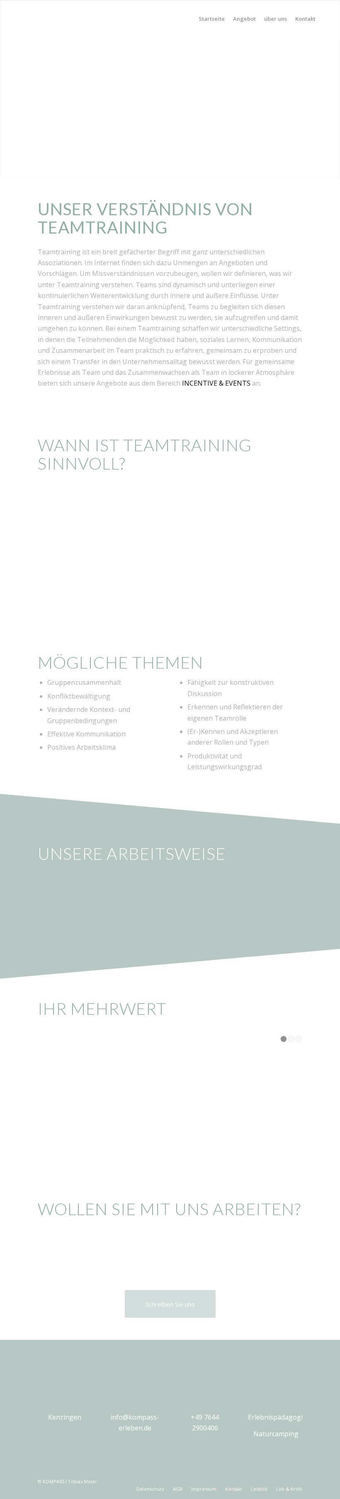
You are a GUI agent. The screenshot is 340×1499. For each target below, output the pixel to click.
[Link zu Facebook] (283, 1480)
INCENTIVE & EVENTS (216, 383)
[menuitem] (211, 18)
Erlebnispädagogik (277, 1417)
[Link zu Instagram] (296, 1480)
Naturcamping (276, 1433)
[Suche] (326, 18)
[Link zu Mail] (271, 1480)
